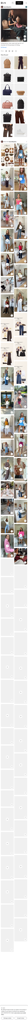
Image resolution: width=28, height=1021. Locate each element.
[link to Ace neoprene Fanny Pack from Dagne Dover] (20, 89)
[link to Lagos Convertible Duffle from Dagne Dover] (7, 103)
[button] (26, 3)
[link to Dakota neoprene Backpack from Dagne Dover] (7, 62)
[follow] (26, 7)
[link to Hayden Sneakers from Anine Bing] (20, 130)
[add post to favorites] (25, 39)
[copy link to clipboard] (16, 51)
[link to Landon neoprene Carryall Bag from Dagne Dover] (7, 89)
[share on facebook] (6, 51)
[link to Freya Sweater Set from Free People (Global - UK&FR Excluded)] (20, 62)
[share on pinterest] (9, 51)
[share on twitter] (12, 51)
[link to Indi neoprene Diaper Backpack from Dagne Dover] (7, 76)
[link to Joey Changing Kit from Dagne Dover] (20, 76)
